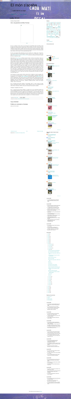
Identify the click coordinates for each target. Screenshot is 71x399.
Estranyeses (48, 32)
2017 (56, 23)
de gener (49, 284)
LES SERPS (54, 182)
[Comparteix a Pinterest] (24, 97)
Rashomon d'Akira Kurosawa (52, 270)
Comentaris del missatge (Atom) (20, 132)
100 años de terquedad (50, 22)
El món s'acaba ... (26, 5)
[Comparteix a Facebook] (23, 97)
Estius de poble (49, 298)
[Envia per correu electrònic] (20, 97)
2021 (56, 24)
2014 (47, 23)
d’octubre (49, 246)
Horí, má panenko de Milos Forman (53, 251)
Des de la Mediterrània (51, 137)
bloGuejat (49, 79)
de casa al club (50, 112)
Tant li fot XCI (50, 263)
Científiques (49, 138)
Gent (47, 33)
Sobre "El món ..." (23, 14)
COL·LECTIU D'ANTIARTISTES (52, 115)
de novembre (50, 245)
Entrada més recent (14, 131)
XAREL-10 (49, 149)
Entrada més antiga (40, 131)
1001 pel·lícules (57, 22)
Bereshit (49, 90)
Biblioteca (49, 261)
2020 (53, 24)
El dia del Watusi (54, 80)
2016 (53, 23)
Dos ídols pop (54, 123)
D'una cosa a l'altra (51, 258)
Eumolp (49, 72)
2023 (49, 25)
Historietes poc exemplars (54, 33)
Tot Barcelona (50, 163)
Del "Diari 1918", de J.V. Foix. (52, 135)
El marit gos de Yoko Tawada (52, 264)
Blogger (41, 391)
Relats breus (57, 34)
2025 (58, 25)
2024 (54, 25)
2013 (48, 292)
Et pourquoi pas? (55, 32)
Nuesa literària (50, 156)
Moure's (48, 34)
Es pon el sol (56, 31)
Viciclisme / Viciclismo (51, 97)
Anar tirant (57, 27)
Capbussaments (52, 28)
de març (49, 281)
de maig (49, 279)
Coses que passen (53, 30)
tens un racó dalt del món (52, 134)
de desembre (50, 244)
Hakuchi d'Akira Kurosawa (52, 257)
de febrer (49, 283)
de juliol (49, 276)
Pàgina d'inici (14, 14)
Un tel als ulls (49, 296)
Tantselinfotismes (51, 36)
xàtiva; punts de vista (51, 171)
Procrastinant (52, 34)
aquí (27, 43)
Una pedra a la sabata (54, 37)
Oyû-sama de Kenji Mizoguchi (52, 265)
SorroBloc (49, 174)
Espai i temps (54, 189)
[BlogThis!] (21, 97)
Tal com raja (51, 35)
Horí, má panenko (25, 76)
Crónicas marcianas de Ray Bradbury (54, 250)
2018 (59, 23)
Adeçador (53, 73)
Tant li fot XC (50, 273)
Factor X (48, 297)
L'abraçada (53, 98)
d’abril (49, 280)
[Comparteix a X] (22, 97)
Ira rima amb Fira (54, 105)
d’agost (49, 249)
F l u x (49, 181)
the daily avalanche (51, 122)
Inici (27, 131)
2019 (49, 24)
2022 (59, 24)
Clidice (54, 56)
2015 (50, 23)
